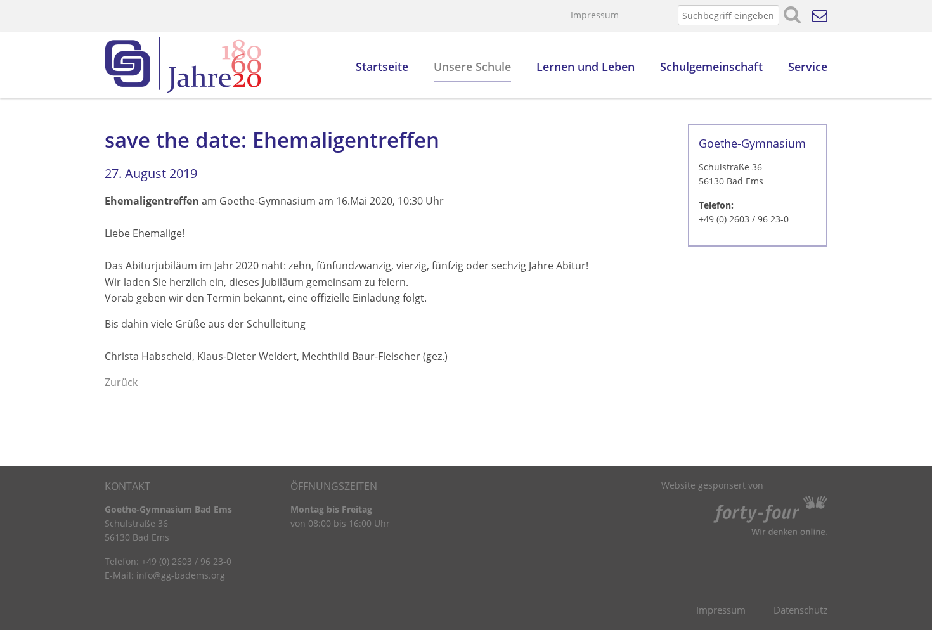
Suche (792, 15)
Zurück (121, 382)
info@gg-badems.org (180, 575)
